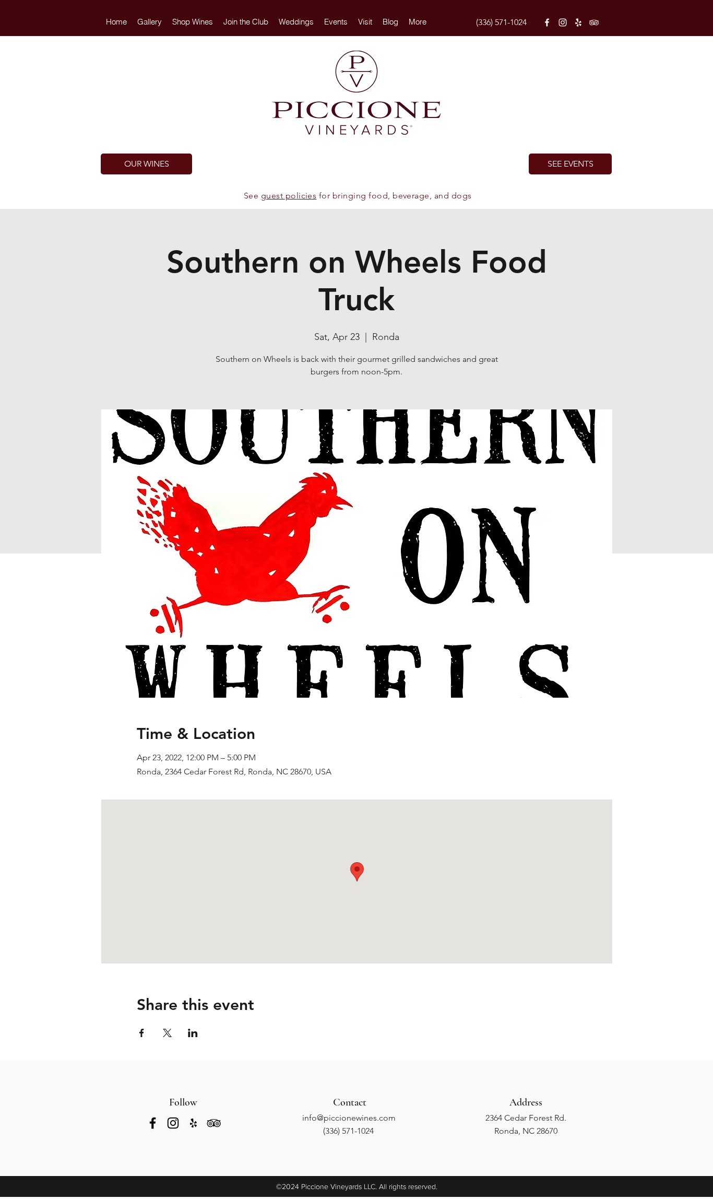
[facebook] (547, 22)
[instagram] (562, 22)
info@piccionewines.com (349, 1118)
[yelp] (578, 22)
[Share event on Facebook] (142, 1033)
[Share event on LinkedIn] (193, 1033)
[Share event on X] (167, 1033)
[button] (296, 22)
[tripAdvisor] (594, 22)
